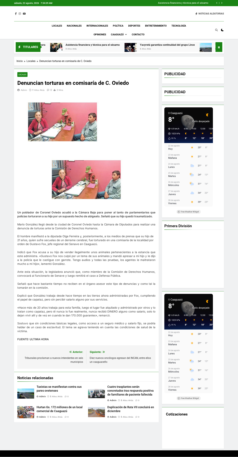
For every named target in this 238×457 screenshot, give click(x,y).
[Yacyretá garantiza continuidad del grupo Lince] (100, 49)
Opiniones (100, 34)
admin (24, 90)
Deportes (134, 25)
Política (118, 25)
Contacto (138, 34)
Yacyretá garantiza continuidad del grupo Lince (183, 3)
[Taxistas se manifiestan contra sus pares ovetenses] (175, 49)
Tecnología (178, 25)
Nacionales (74, 25)
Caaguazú (117, 34)
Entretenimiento (156, 25)
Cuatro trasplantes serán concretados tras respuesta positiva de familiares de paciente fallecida (130, 390)
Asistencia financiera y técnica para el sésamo (62, 44)
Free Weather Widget (190, 212)
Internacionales (97, 25)
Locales (57, 25)
